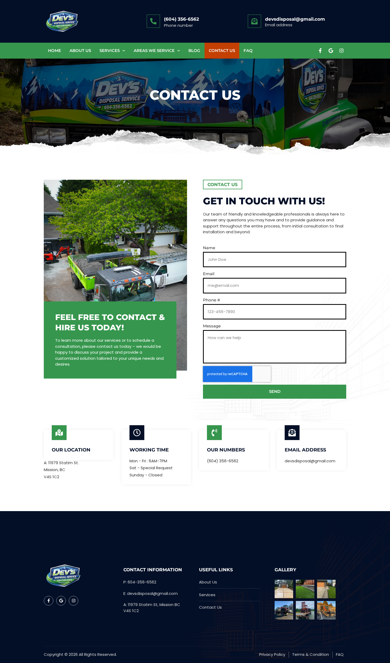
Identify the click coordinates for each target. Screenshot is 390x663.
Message (212, 325)
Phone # (211, 299)
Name (209, 247)
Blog (194, 50)
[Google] (331, 50)
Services (109, 50)
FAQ (248, 50)
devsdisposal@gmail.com (295, 19)
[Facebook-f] (320, 50)
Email (208, 273)
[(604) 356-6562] (153, 21)
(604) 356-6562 (181, 19)
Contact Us (222, 50)
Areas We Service (154, 50)
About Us (80, 50)
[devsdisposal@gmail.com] (254, 21)
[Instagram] (341, 50)
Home (54, 50)
